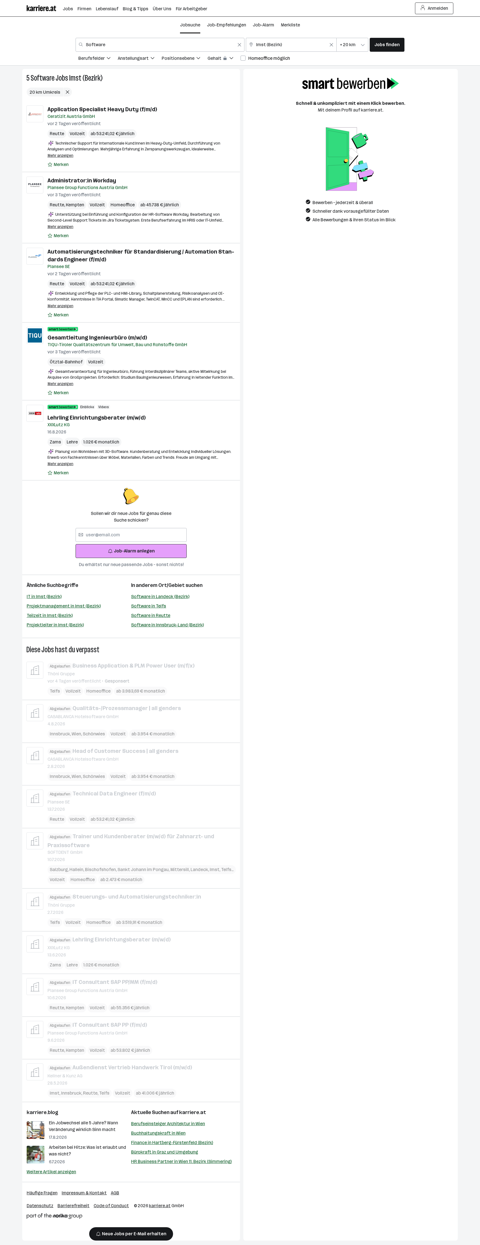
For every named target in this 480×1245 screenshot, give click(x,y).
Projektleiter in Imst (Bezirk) (55, 625)
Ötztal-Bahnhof (66, 361)
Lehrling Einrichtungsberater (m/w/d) (97, 417)
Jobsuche (190, 25)
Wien (77, 733)
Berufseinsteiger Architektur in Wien (168, 1123)
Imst (215, 869)
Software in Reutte (150, 615)
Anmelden (438, 8)
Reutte (57, 133)
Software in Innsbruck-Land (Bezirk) (167, 625)
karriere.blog (42, 1112)
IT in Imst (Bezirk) (44, 596)
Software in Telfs (148, 606)
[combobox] (160, 45)
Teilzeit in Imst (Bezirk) (50, 615)
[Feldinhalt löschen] (239, 45)
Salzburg (59, 869)
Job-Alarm (263, 25)
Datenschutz (40, 1205)
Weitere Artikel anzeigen (51, 1171)
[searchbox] (131, 535)
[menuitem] (98, 59)
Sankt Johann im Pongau (144, 869)
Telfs (55, 691)
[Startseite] (45, 8)
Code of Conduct (111, 1205)
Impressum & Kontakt (84, 1193)
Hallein (77, 869)
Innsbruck (61, 733)
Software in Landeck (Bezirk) (160, 596)
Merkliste (290, 25)
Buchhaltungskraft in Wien (158, 1133)
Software (42, 78)
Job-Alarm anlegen (134, 551)
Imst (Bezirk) (85, 78)
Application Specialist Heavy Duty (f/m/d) (102, 109)
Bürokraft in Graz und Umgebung (164, 1152)
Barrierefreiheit (73, 1205)
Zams (55, 442)
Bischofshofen (101, 869)
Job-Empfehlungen (226, 25)
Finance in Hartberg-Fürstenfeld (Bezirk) (172, 1142)
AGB (115, 1193)
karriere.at (192, 1112)
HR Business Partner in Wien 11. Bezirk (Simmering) (181, 1161)
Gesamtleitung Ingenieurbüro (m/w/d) (97, 337)
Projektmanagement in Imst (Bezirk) (64, 606)
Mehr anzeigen (60, 155)
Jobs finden (387, 44)
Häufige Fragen (42, 1193)
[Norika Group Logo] (54, 1217)
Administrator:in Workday (82, 180)
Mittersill (180, 869)
